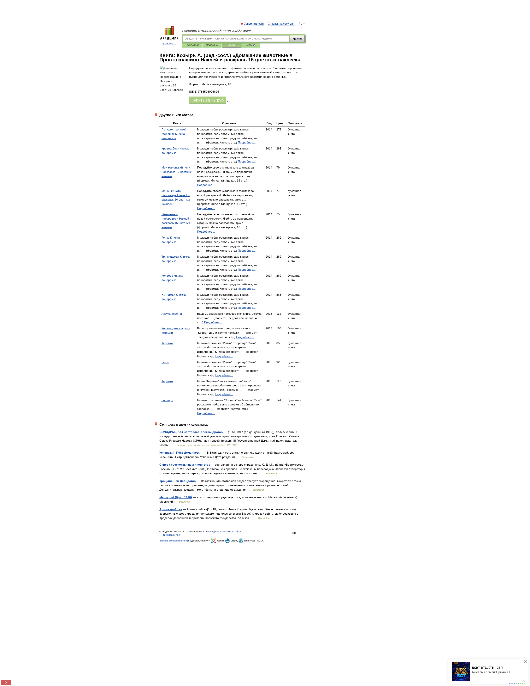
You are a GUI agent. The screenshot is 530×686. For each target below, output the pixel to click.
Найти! (297, 38)
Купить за (208, 100)
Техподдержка (213, 531)
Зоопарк (167, 400)
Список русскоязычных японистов (184, 464)
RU (300, 23)
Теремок (167, 343)
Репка (165, 362)
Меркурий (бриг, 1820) (175, 497)
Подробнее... (247, 142)
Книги (231, 45)
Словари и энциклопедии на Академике (216, 31)
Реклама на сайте (231, 531)
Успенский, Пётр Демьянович (180, 452)
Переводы (212, 45)
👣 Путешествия (171, 535)
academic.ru (169, 43)
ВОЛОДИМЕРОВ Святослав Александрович (191, 432)
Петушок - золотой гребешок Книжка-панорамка (174, 134)
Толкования (192, 45)
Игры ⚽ (251, 45)
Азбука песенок (171, 313)
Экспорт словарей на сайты (174, 540)
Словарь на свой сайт (281, 23)
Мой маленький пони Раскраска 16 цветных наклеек (176, 172)
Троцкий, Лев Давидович (177, 481)
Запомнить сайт (254, 23)
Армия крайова (170, 509)
